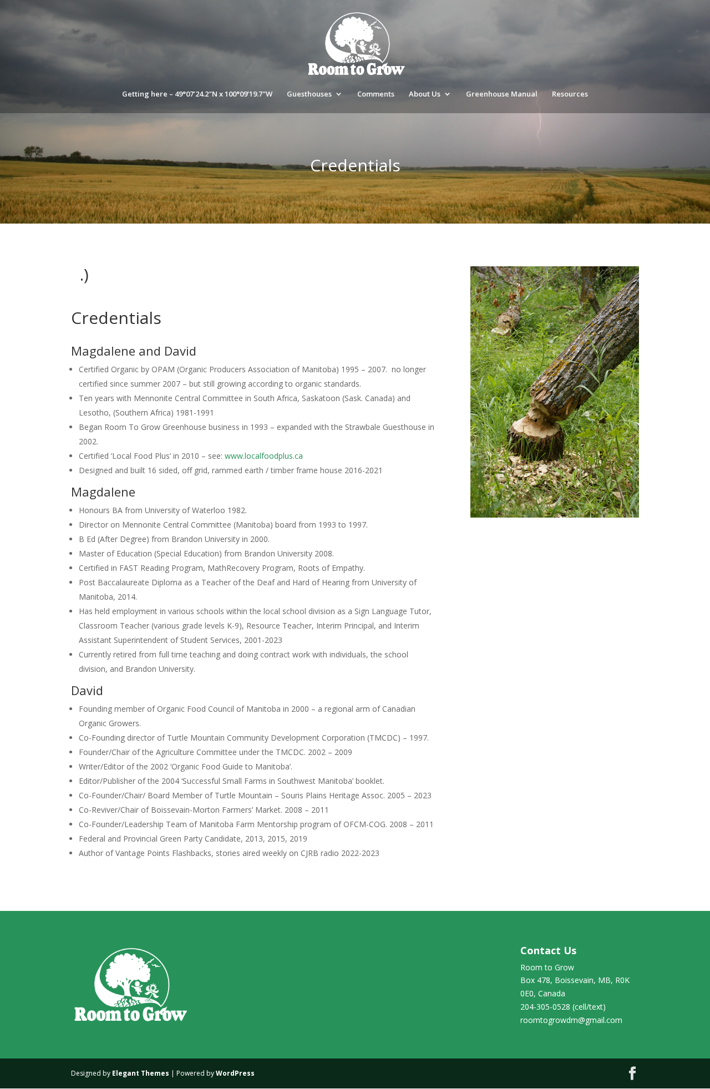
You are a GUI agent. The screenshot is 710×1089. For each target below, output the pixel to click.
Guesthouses (309, 94)
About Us (424, 94)
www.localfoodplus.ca (264, 455)
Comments (375, 94)
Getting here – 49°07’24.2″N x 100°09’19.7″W (197, 94)
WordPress (235, 1073)
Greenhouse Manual (501, 94)
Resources (570, 94)
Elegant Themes (140, 1073)
